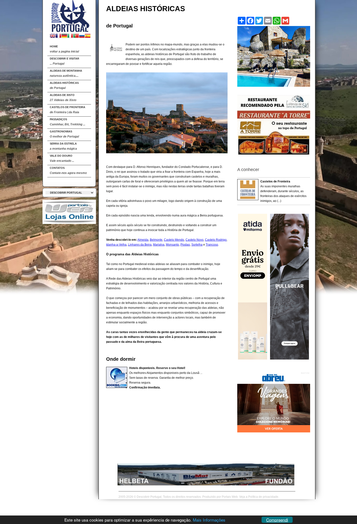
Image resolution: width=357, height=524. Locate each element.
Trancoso (212, 244)
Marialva (158, 244)
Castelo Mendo (174, 239)
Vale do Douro (62, 158)
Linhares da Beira (140, 244)
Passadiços (67, 122)
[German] (64, 36)
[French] (58, 36)
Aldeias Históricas (64, 85)
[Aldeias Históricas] (69, 15)
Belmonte (156, 239)
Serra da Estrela (63, 146)
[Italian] (70, 36)
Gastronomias (64, 134)
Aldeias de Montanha (66, 73)
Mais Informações (209, 520)
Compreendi (277, 520)
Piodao (185, 244)
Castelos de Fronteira (67, 110)
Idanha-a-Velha (116, 244)
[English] (53, 36)
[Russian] (82, 36)
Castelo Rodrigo (216, 239)
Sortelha (197, 244)
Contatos (68, 170)
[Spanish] (88, 36)
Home (64, 49)
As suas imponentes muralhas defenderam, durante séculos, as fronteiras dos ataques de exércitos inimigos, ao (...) (283, 191)
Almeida (142, 239)
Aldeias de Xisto (63, 98)
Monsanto (172, 244)
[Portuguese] (76, 36)
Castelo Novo (195, 239)
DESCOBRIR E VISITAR (64, 61)
